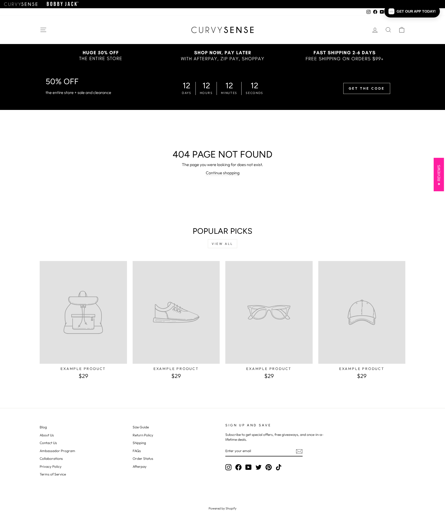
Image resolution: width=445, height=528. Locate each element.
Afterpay (140, 466)
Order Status (143, 458)
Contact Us (48, 442)
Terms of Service (53, 474)
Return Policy (143, 435)
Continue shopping (222, 172)
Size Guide (141, 427)
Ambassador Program (57, 450)
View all (222, 244)
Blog (43, 427)
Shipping (139, 442)
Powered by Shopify (222, 508)
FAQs (137, 450)
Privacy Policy (51, 466)
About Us (47, 435)
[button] (412, 11)
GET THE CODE (367, 88)
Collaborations (51, 458)
